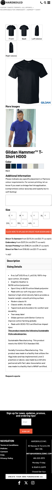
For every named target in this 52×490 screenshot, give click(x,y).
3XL (19, 223)
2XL (8, 223)
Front (11, 38)
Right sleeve (11, 55)
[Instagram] (33, 483)
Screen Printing (13, 245)
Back (24, 38)
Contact (4, 452)
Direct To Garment (14, 238)
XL (42, 215)
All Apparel (27, 7)
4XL (30, 223)
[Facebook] (19, 483)
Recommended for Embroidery (12, 10)
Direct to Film (12, 249)
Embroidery (11, 242)
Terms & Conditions (9, 445)
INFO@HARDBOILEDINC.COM (39, 453)
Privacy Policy (6, 458)
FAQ (2, 455)
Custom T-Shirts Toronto (10, 7)
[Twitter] (26, 483)
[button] (45, 2)
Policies (3, 448)
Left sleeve (37, 38)
